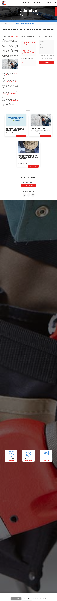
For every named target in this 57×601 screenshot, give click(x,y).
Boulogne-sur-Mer (25, 61)
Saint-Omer (11, 23)
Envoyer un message (28, 185)
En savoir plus (21, 136)
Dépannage (44, 2)
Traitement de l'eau (32, 2)
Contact (54, 2)
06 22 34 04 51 (19, 21)
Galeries (49, 2)
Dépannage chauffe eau (38, 128)
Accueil (21, 2)
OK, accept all (16, 598)
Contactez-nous (37, 21)
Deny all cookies (26, 598)
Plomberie (25, 2)
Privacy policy (44, 598)
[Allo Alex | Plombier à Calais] (4, 3)
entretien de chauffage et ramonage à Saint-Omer (10, 94)
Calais (23, 62)
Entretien (39, 2)
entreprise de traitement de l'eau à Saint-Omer (10, 82)
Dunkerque (24, 63)
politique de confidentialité (46, 59)
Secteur (6, 23)
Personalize (36, 598)
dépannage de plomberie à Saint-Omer (10, 101)
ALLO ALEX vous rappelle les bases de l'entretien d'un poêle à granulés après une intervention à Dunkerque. (28, 157)
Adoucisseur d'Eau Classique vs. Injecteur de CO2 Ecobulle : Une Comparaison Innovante (15, 129)
